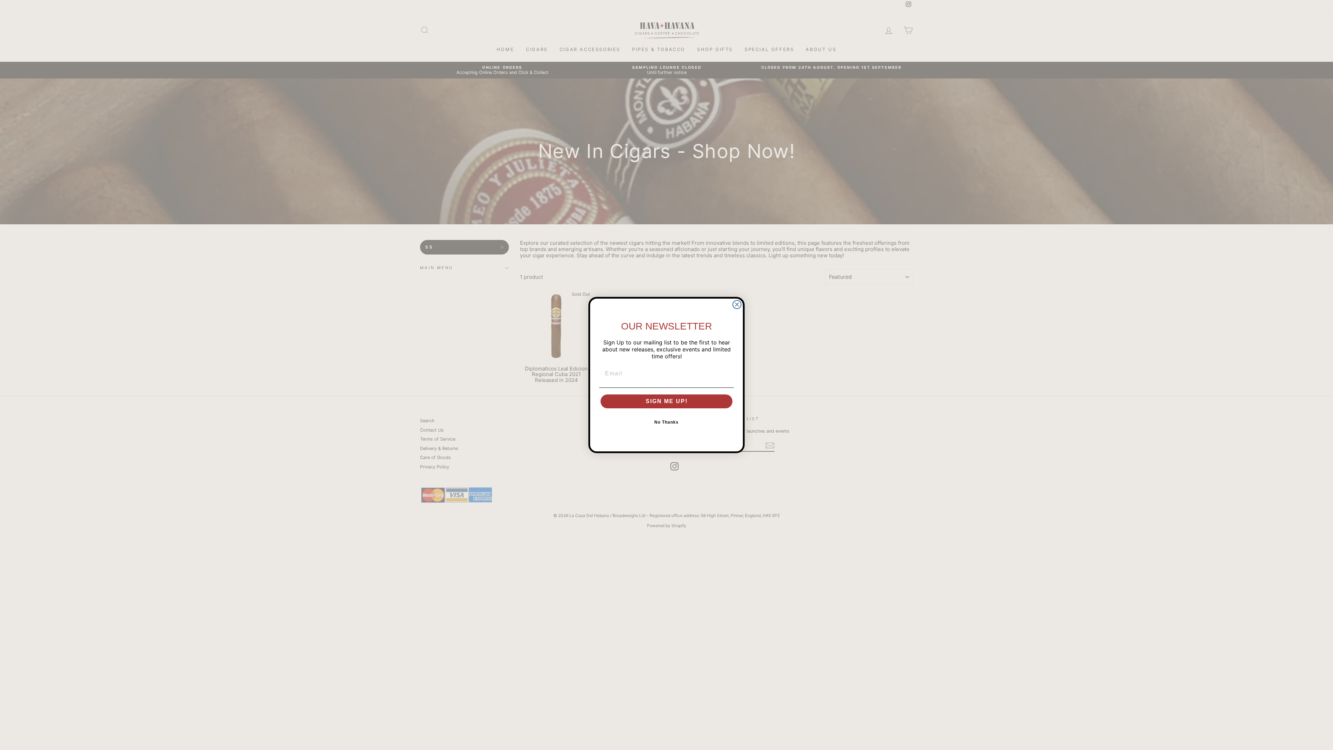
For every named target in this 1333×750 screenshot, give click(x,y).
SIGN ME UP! (667, 401)
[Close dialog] (737, 304)
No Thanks (666, 422)
